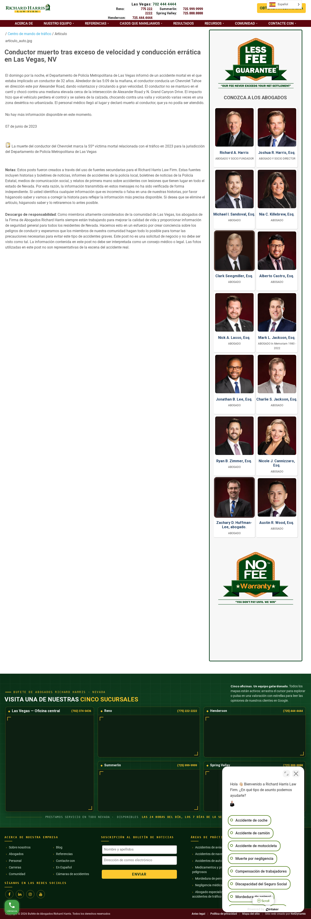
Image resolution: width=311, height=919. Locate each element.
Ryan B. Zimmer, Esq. (234, 461)
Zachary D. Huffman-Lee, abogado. (234, 524)
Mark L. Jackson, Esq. (276, 337)
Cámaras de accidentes (72, 874)
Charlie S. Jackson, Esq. (276, 399)
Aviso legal (198, 913)
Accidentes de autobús (211, 861)
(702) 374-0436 (81, 711)
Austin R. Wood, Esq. (276, 522)
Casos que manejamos (140, 23)
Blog (59, 847)
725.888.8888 (193, 13)
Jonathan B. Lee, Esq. (234, 399)
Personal (15, 861)
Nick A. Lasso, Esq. (234, 337)
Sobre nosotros (20, 847)
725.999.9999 (193, 9)
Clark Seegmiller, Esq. (234, 276)
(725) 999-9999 (187, 765)
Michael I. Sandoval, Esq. (234, 214)
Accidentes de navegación (213, 854)
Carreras (15, 867)
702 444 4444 (164, 4)
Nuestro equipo (57, 23)
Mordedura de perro (209, 878)
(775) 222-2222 (187, 711)
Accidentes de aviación (211, 847)
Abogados (16, 854)
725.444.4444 (142, 18)
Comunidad (245, 23)
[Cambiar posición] (286, 773)
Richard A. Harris (234, 152)
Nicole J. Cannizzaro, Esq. (277, 463)
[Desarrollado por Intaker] (272, 909)
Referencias (95, 23)
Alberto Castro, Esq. (276, 276)
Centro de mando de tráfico (29, 34)
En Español (64, 867)
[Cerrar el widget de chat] (296, 773)
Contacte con (281, 23)
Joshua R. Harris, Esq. (276, 152)
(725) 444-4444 (293, 711)
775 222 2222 (146, 11)
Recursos (213, 23)
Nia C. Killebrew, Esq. (276, 214)
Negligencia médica (208, 885)
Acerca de (24, 23)
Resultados (183, 23)
